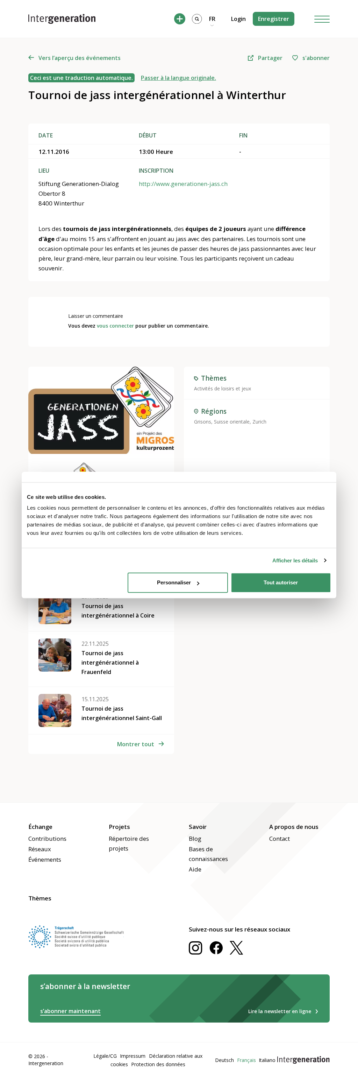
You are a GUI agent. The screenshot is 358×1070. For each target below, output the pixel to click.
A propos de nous (293, 827)
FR (212, 19)
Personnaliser (174, 582)
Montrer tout (135, 744)
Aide (195, 869)
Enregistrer (273, 19)
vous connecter (115, 325)
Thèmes (39, 898)
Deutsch (224, 1060)
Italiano (267, 1060)
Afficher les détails (295, 560)
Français (246, 1060)
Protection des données (158, 1064)
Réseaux (39, 849)
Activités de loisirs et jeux (222, 388)
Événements (44, 859)
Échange (40, 827)
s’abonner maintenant (70, 1011)
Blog (195, 839)
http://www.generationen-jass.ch (183, 184)
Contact (279, 839)
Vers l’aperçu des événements (79, 58)
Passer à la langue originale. (178, 78)
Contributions (47, 839)
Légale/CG (105, 1056)
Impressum (132, 1056)
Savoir (198, 827)
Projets (119, 827)
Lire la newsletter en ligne (279, 1011)
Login (238, 19)
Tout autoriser (281, 582)
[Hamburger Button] (322, 19)
